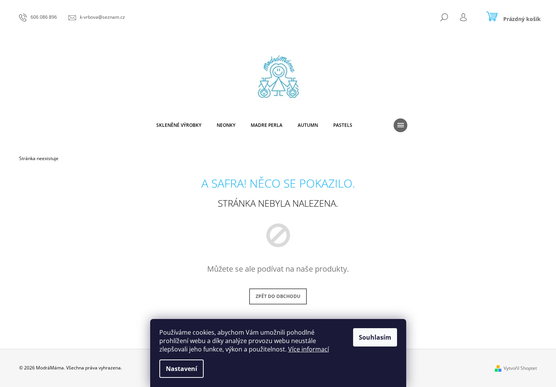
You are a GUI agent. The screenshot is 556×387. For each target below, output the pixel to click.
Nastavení (181, 368)
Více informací (308, 349)
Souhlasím (375, 337)
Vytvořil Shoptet (520, 368)
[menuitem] (179, 125)
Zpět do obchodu (278, 296)
